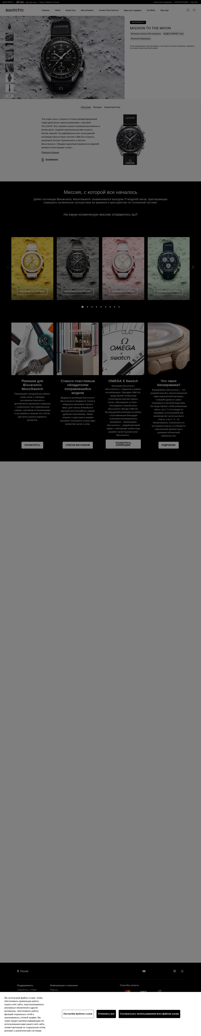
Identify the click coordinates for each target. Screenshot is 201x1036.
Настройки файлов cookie (77, 1014)
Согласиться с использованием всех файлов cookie (149, 1014)
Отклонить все (106, 1014)
